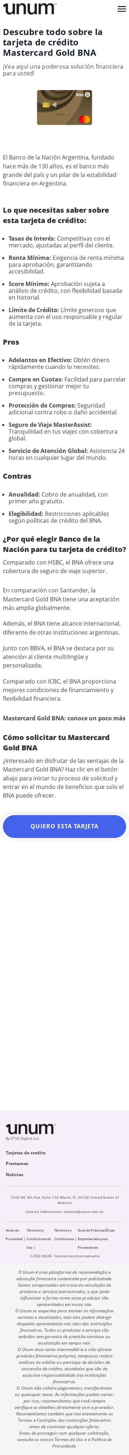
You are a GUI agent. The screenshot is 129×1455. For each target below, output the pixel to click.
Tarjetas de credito (26, 1153)
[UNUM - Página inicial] (30, 9)
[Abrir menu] (122, 9)
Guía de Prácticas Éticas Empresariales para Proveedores (96, 1239)
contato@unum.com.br (83, 1211)
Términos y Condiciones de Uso (39, 1239)
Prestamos (17, 1163)
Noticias (14, 1175)
